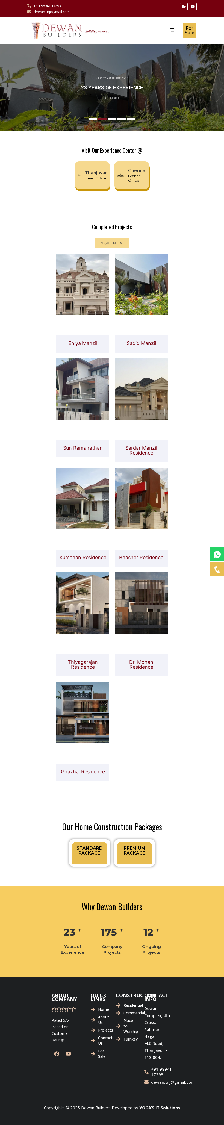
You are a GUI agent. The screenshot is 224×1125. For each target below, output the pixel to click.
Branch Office (134, 178)
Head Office (96, 178)
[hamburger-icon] (171, 30)
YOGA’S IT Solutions (159, 1107)
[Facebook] (184, 6)
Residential (112, 243)
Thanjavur (96, 172)
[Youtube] (193, 6)
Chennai (137, 170)
